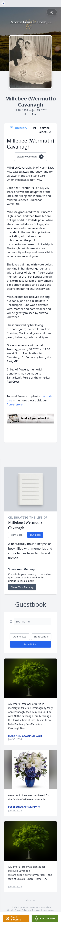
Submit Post (30, 644)
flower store (15, 404)
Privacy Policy (21, 910)
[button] (30, 678)
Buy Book (35, 534)
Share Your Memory (22, 587)
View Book (16, 534)
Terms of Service (40, 910)
